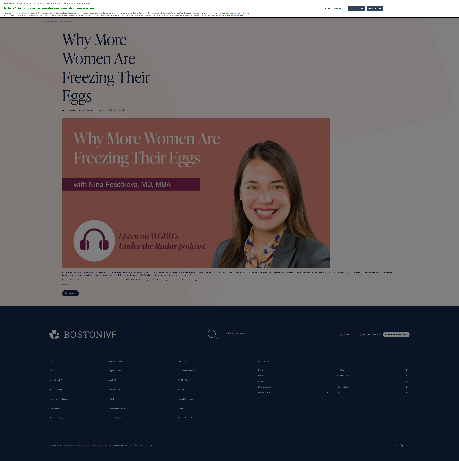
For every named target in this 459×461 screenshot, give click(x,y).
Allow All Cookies (375, 8)
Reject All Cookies (357, 8)
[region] (229, 9)
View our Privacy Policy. (235, 15)
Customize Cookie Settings (334, 8)
